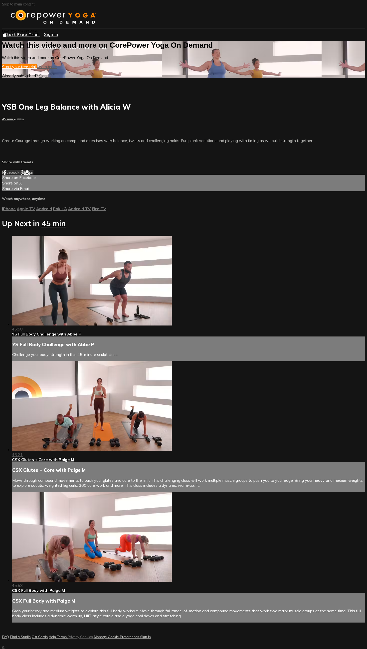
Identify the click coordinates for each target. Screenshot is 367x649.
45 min (8, 119)
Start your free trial (19, 66)
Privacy (74, 637)
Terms (62, 637)
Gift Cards (40, 637)
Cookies (87, 637)
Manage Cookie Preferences (117, 637)
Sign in (45, 75)
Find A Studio (20, 637)
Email (28, 172)
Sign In (51, 34)
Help (53, 637)
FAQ (5, 637)
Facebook (11, 172)
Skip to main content (18, 4)
